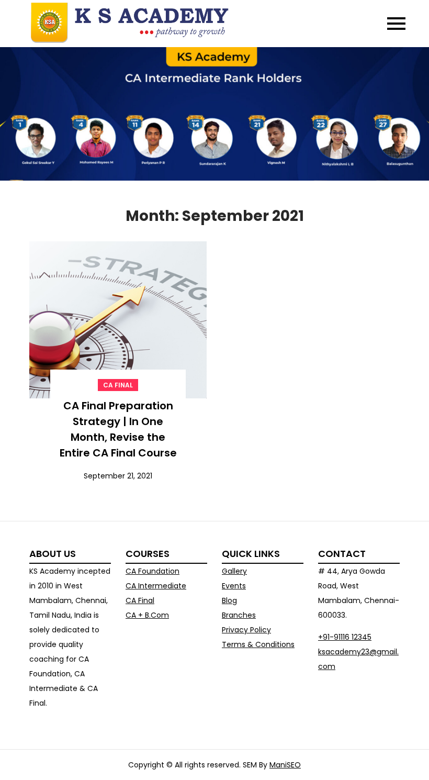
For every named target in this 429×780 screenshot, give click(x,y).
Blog (229, 600)
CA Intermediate (156, 586)
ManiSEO (285, 765)
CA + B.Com (147, 615)
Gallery (234, 571)
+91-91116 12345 (344, 637)
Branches (239, 615)
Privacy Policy (246, 630)
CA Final (118, 385)
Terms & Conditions (258, 644)
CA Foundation (152, 571)
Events (234, 586)
